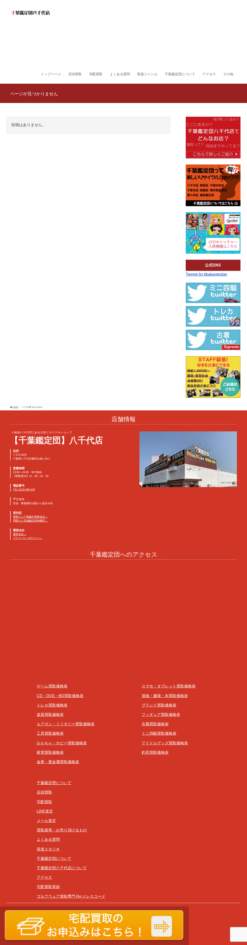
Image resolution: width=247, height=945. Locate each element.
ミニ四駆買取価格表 (159, 733)
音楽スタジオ (48, 849)
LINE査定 (45, 811)
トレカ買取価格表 (52, 705)
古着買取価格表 (155, 724)
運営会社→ (19, 534)
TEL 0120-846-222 (24, 489)
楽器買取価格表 (50, 715)
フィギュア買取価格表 (161, 715)
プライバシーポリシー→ (27, 538)
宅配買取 (44, 802)
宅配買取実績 (48, 887)
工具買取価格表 (50, 733)
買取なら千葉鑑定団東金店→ (30, 516)
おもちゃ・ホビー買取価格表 (62, 743)
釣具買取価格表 (155, 752)
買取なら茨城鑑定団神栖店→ (30, 520)
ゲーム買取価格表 (52, 686)
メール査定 (46, 821)
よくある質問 (48, 839)
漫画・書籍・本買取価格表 (165, 696)
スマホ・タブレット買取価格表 (169, 686)
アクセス (44, 877)
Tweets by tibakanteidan (206, 274)
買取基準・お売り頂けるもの (62, 830)
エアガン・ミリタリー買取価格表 (66, 724)
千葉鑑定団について (54, 783)
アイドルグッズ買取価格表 (165, 743)
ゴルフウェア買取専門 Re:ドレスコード (71, 896)
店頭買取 (44, 792)
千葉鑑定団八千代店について (62, 868)
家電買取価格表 (50, 752)
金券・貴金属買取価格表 (58, 762)
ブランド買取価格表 (159, 705)
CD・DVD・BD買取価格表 (60, 696)
